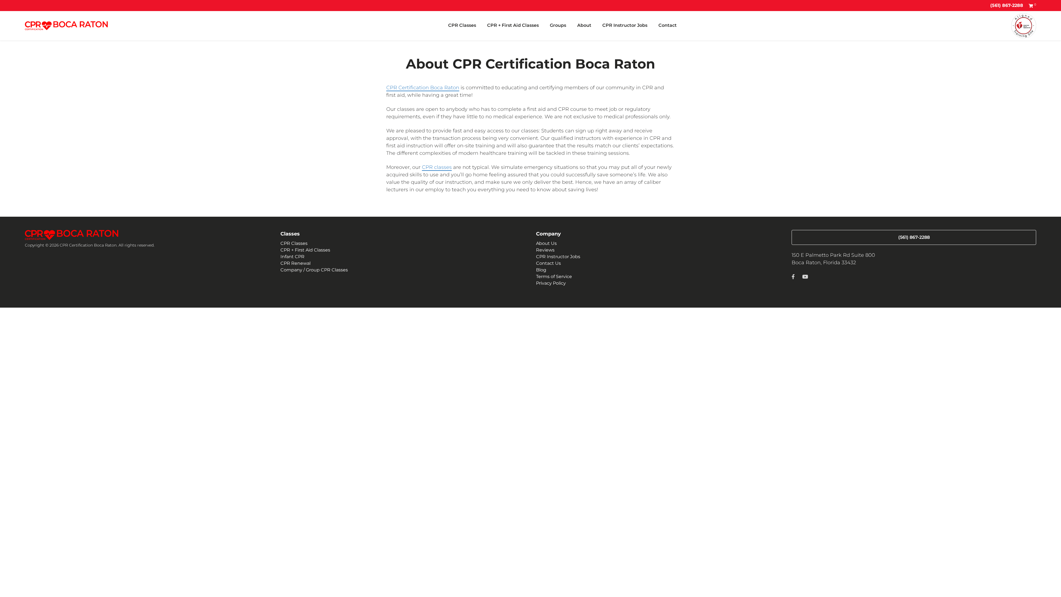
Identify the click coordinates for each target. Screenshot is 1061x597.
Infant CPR (292, 256)
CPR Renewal (295, 263)
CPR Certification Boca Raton (422, 88)
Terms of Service (554, 276)
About (584, 25)
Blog (541, 270)
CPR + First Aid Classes (513, 25)
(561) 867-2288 (1006, 5)
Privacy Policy (551, 283)
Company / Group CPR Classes (314, 270)
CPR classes (437, 167)
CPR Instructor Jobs (624, 25)
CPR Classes (462, 25)
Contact (667, 25)
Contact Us (548, 263)
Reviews (545, 250)
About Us (546, 243)
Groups (558, 25)
